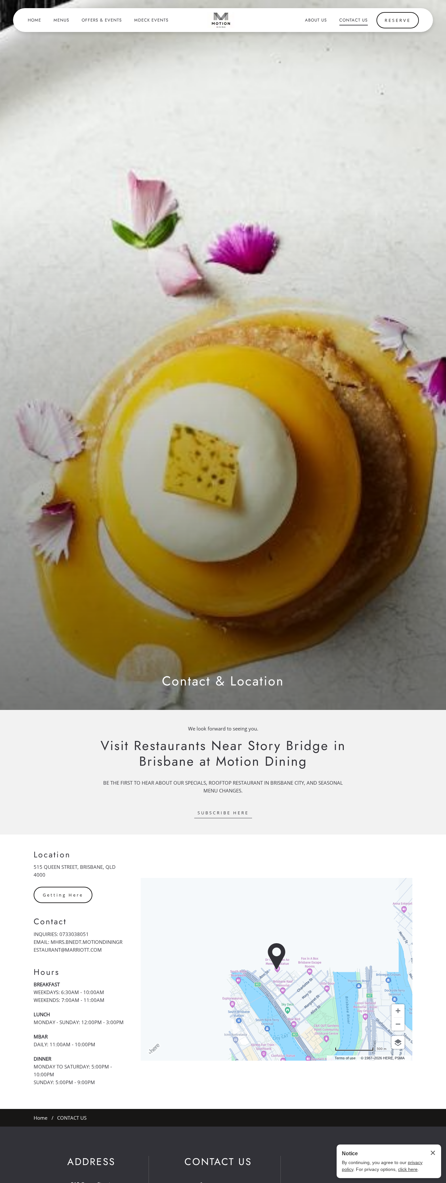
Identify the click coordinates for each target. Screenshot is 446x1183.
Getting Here (63, 895)
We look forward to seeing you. (223, 728)
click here (408, 1169)
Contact (50, 921)
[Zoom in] (398, 1010)
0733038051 (74, 934)
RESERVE (398, 20)
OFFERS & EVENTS (102, 20)
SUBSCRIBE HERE (223, 813)
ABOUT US (316, 20)
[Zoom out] (398, 1024)
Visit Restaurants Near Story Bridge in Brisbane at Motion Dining (223, 753)
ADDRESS (91, 1162)
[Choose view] (398, 1042)
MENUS (61, 20)
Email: (41, 942)
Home (40, 1117)
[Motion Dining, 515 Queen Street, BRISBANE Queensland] (221, 20)
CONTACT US (353, 20)
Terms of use (345, 1058)
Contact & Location (223, 681)
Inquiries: (46, 934)
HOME (34, 20)
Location (52, 854)
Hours (46, 972)
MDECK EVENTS (151, 20)
